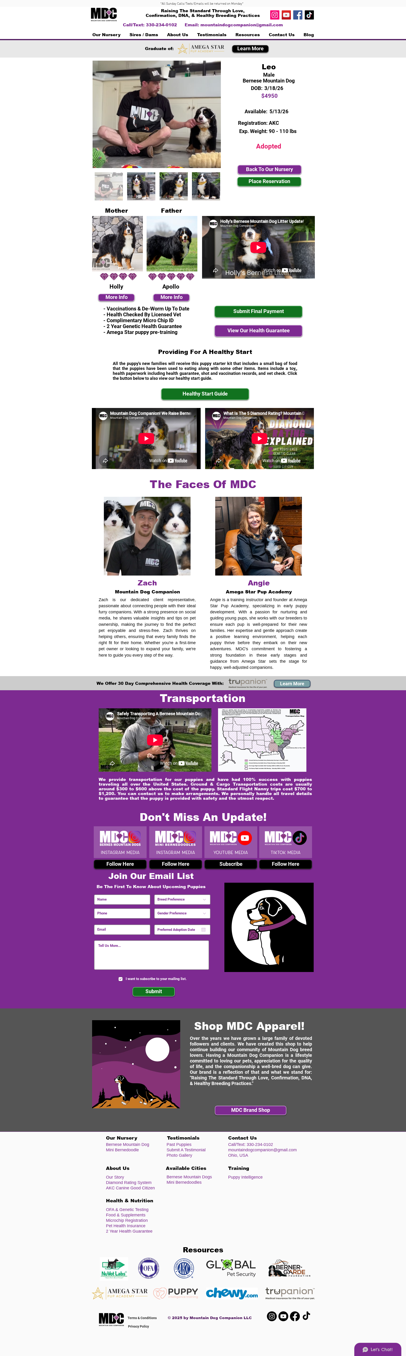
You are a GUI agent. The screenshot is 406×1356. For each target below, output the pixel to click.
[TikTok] (309, 15)
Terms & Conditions (142, 1318)
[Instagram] (274, 15)
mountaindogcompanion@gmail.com (241, 25)
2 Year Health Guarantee (129, 1231)
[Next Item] (212, 114)
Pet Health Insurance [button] (125, 1225)
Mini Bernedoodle (122, 1150)
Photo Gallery (179, 1155)
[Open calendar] (203, 930)
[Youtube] (283, 1316)
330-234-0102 (260, 1144)
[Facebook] (297, 15)
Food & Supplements (125, 1215)
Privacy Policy (138, 1326)
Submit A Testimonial (186, 1150)
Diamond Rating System (129, 1182)
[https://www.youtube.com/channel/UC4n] (286, 15)
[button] (144, 34)
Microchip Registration (127, 1220)
